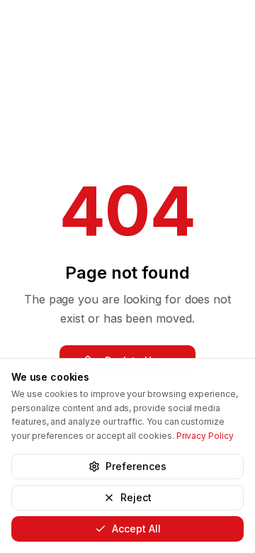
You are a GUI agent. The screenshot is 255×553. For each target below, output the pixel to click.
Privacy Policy (205, 435)
